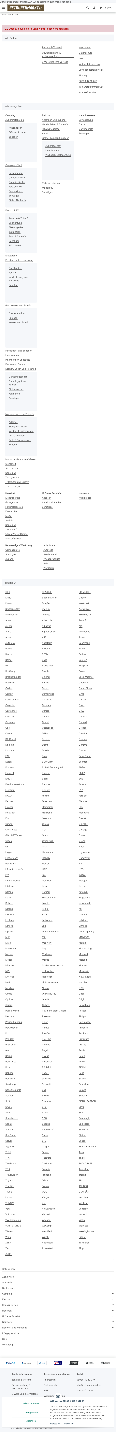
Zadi (7, 1248)
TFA (7, 1157)
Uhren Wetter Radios (16, 534)
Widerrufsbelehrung (89, 64)
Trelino (82, 1174)
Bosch (45, 671)
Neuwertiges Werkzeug (14, 1327)
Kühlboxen (14, 393)
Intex (44, 886)
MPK (7, 971)
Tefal (8, 1152)
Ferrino (9, 801)
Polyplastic (85, 1022)
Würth (45, 1237)
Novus (45, 988)
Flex (81, 807)
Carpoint (10, 705)
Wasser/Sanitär (13, 538)
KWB (44, 914)
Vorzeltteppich (16, 435)
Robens (9, 1072)
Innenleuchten (52, 150)
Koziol (45, 908)
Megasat (83, 954)
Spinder (9, 1129)
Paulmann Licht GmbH (54, 1010)
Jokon (82, 886)
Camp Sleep (85, 688)
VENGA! (9, 1203)
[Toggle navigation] (3, 7)
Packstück (84, 1005)
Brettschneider (13, 676)
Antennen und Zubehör (54, 119)
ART (44, 637)
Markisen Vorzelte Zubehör (19, 414)
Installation (14, 231)
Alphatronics (48, 631)
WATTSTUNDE (13, 1225)
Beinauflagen (15, 173)
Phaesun (46, 1016)
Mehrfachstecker (51, 183)
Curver (9, 733)
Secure (82, 1089)
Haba (81, 846)
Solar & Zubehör (17, 236)
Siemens (46, 1101)
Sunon (82, 1140)
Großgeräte (11, 502)
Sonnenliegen (16, 191)
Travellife (84, 1169)
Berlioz (82, 654)
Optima (9, 999)
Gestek (82, 818)
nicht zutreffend (50, 982)
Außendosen (15, 127)
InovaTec (46, 880)
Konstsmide (85, 903)
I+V (7, 874)
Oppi (81, 993)
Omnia (8, 993)
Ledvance (47, 920)
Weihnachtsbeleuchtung (58, 154)
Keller (8, 897)
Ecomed (83, 761)
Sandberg (10, 1084)
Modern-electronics (52, 965)
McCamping (85, 948)
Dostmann (10, 750)
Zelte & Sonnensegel (20, 440)
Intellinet (9, 886)
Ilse (44, 874)
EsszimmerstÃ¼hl (14, 784)
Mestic (45, 959)
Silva (81, 1106)
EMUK (8, 778)
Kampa (9, 891)
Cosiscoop (47, 727)
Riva (7, 1067)
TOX (7, 1169)
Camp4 (9, 693)
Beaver (9, 654)
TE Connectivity (87, 1146)
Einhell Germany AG (52, 767)
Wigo (8, 1237)
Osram (8, 1005)
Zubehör (13, 136)
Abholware (49, 545)
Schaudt (46, 1084)
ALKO (8, 631)
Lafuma (83, 914)
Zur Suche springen (39, 1)
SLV (81, 1112)
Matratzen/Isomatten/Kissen (20, 459)
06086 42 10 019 (88, 81)
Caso (81, 705)
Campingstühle (17, 177)
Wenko (9, 1231)
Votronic (83, 1214)
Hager (8, 852)
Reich (82, 1050)
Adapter (13, 422)
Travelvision (11, 1174)
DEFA (45, 733)
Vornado (46, 1214)
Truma (45, 1186)
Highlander (84, 852)
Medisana (47, 954)
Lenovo (9, 925)
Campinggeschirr (18, 376)
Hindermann (11, 857)
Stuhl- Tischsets (17, 200)
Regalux (46, 1050)
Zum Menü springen (60, 1)
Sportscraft (48, 1129)
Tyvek (8, 1191)
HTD (81, 869)
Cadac (8, 688)
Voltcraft (83, 1208)
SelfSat (9, 1095)
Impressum (55, 1423)
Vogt (7, 1208)
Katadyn (83, 891)
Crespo (83, 727)
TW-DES (83, 1186)
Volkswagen (48, 1208)
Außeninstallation (14, 119)
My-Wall (9, 976)
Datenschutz (69, 1423)
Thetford (46, 1157)
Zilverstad (47, 1248)
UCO (44, 1191)
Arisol (8, 637)
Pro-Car (9, 1039)
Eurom (82, 784)
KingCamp (84, 897)
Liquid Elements (50, 931)
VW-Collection (13, 1220)
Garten (82, 124)
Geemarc (47, 818)
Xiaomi (82, 1237)
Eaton (8, 761)
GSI (7, 846)
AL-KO (8, 625)
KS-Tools (10, 914)
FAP (81, 790)
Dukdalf (46, 750)
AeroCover (84, 609)
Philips (82, 1016)
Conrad (83, 722)
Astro (82, 637)
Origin (82, 999)
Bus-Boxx (10, 682)
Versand (48, 1428)
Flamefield (47, 807)
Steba (45, 1135)
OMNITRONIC (49, 993)
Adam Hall (47, 620)
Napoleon (47, 976)
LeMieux (83, 920)
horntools (10, 863)
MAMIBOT (84, 937)
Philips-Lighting (13, 1022)
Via (43, 1203)
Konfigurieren (31, 1412)
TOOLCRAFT (85, 1163)
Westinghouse (86, 1231)
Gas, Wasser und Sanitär (18, 305)
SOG (44, 1118)
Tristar (45, 1180)
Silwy (45, 1112)
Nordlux (9, 988)
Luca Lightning (86, 931)
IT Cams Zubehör (11, 1316)
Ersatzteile (11, 255)
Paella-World (12, 1010)
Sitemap (83, 75)
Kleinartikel (11, 511)
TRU (81, 1180)
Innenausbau (12, 355)
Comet (45, 722)
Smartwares (11, 1118)
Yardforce (84, 1242)
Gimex (45, 824)
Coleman (10, 722)
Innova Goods (12, 880)
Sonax (8, 1123)
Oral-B (45, 999)
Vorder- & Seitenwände (21, 431)
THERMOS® (85, 614)
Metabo (83, 959)
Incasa (82, 874)
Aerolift (83, 620)
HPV (44, 869)
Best (44, 659)
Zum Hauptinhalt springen (14, 1)
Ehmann (9, 767)
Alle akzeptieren (31, 1403)
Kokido (45, 903)
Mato (8, 942)
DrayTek (46, 603)
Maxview (46, 942)
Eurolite (46, 784)
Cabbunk (83, 682)
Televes (46, 614)
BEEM (45, 654)
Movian (83, 965)
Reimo (8, 1055)
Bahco (8, 648)
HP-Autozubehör (14, 869)
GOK (44, 829)
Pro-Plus (46, 1039)
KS (80, 908)
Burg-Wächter (86, 676)
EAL (7, 756)
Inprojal (83, 880)
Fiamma (83, 801)
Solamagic (84, 1118)
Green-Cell (47, 840)
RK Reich (46, 1067)
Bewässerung (86, 119)
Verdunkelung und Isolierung (18, 279)
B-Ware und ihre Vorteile (55, 61)
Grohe (82, 840)
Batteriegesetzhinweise (91, 69)
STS (44, 1140)
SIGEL (8, 1106)
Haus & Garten (10, 1305)
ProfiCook (10, 1044)
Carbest (83, 699)
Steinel (82, 1135)
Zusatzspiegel (12, 486)
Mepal (8, 959)
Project (46, 1044)
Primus (45, 1027)
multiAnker (47, 971)
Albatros (46, 625)
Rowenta (10, 1078)
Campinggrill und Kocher (18, 383)
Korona (9, 908)
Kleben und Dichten (15, 364)
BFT (7, 665)
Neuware (7, 1322)
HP (80, 863)
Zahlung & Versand (52, 47)
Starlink (46, 609)
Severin (83, 1095)
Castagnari (11, 710)
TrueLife (9, 1186)
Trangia (46, 1169)
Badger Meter (49, 597)
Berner (8, 659)
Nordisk (83, 982)
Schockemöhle (13, 1089)
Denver (46, 739)
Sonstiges (14, 195)
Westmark (84, 603)
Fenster (13, 272)
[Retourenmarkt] (25, 7)
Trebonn (46, 1174)
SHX (7, 1101)
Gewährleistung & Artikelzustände (51, 54)
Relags (45, 1055)
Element (9, 773)
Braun (82, 671)
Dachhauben (15, 268)
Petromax (10, 1016)
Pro (7, 1033)
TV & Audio (15, 245)
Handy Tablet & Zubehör (55, 124)
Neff (7, 982)
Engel (45, 778)
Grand (45, 835)
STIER (8, 1140)
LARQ (8, 597)
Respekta (47, 1061)
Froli (7, 818)
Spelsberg (84, 1123)
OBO (81, 988)
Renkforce (10, 1061)
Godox (82, 597)
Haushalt (7, 1310)
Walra (82, 1220)
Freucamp (84, 812)
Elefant (82, 767)
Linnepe (83, 925)
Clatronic (10, 716)
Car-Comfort (12, 699)
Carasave (47, 699)
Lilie (44, 925)
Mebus (8, 954)
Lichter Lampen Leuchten (55, 137)
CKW (81, 710)
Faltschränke (15, 186)
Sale (45, 563)
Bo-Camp (10, 671)
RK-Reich (83, 1067)
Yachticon (47, 1242)
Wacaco (46, 1220)
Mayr (44, 948)
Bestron (83, 659)
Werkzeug (48, 567)
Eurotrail (9, 790)
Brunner (46, 676)
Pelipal (82, 1010)
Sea (44, 1089)
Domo (45, 744)
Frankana (47, 812)
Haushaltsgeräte (50, 128)
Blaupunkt (84, 665)
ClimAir (46, 716)
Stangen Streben (18, 426)
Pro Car (46, 1033)
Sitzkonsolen (12, 468)
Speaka (46, 1123)
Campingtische (17, 182)
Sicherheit (10, 463)
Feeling (46, 795)
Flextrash (10, 812)
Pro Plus (83, 1033)
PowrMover (11, 1027)
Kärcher (46, 891)
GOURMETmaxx (13, 835)
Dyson (82, 750)
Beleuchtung (15, 222)
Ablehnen (31, 1421)
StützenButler (12, 609)
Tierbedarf (11, 529)
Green (8, 840)
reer (7, 1050)
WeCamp (47, 1225)
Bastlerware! (50, 554)
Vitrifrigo (83, 1203)
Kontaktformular (87, 92)
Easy (44, 756)
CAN (81, 693)
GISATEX (83, 824)
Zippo (82, 1248)
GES (7, 592)
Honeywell (84, 857)
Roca (81, 1072)
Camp (45, 688)
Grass (82, 835)
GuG (44, 846)
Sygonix (9, 1146)
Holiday (46, 857)
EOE (81, 778)
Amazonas (84, 631)
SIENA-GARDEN (87, 1101)
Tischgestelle (12, 477)
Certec (45, 710)
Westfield (47, 1231)
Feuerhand (47, 801)
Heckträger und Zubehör (18, 350)
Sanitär (9, 520)
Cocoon (83, 716)
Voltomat (10, 1214)
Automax (10, 642)
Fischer (9, 807)
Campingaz (48, 693)
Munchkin (84, 971)
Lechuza (9, 920)
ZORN (8, 1254)
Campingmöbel (13, 165)
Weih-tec (83, 1225)
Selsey (45, 1095)
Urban (8, 1197)
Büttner (46, 682)
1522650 (46, 592)
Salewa (82, 1078)
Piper (45, 1022)
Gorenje (83, 829)
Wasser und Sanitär (19, 322)
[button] (88, 7)
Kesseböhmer (49, 897)
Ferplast (83, 795)
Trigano (9, 1180)
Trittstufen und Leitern (17, 481)
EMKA (82, 773)
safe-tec (46, 1078)
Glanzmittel (11, 829)
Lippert (9, 931)
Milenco (9, 965)
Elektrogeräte (16, 227)
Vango (45, 1197)
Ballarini (46, 648)
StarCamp (10, 1135)
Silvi (7, 1112)
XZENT (9, 1242)
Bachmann (84, 642)
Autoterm (47, 642)
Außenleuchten (53, 145)
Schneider (84, 1084)
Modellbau (47, 187)
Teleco (45, 1152)
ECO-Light (47, 761)
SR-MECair (84, 592)
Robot (45, 1072)
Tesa (81, 1152)
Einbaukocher (16, 389)
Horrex (45, 863)
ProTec (82, 1044)
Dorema (83, 744)
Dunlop (9, 603)
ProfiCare (84, 1039)
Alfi (80, 625)
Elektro (6, 1299)
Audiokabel (85, 497)
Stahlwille (84, 1129)
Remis (82, 1055)
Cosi (7, 727)
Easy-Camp (85, 756)
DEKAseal (10, 739)
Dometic (9, 744)
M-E (7, 937)
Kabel (45, 133)
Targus (45, 1146)
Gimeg (8, 824)
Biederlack (47, 665)
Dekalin (83, 733)
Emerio (46, 773)
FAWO (8, 795)
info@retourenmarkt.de (91, 86)
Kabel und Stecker (52, 502)
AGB (81, 58)
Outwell (46, 1005)
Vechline (83, 1197)
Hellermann (48, 852)
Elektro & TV (12, 210)
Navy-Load (85, 976)
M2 (43, 937)
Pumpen (13, 317)
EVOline (46, 790)
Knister (9, 903)
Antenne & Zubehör (19, 218)
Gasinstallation (16, 313)
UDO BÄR (84, 1191)
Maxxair (83, 942)
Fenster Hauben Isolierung (19, 260)
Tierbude (46, 1163)
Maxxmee (10, 948)
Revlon (82, 1061)
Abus (8, 620)
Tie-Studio (11, 1163)
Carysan (46, 705)
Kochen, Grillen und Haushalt (20, 368)
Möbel (8, 515)
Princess (83, 1027)
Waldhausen (11, 614)
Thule (82, 1157)
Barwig (82, 648)
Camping (7, 1293)
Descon (83, 739)
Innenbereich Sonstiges (17, 359)
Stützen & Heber (17, 132)
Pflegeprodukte (51, 558)
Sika (44, 1106)
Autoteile (48, 549)
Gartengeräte (86, 128)
